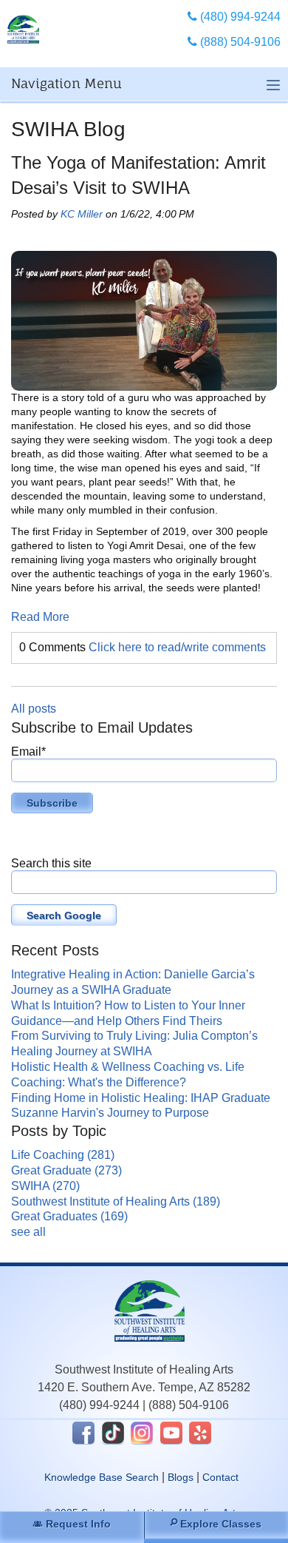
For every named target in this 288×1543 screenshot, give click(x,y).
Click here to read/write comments (177, 647)
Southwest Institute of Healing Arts (115, 1201)
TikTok (113, 1433)
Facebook (83, 1433)
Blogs (180, 1477)
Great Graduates (69, 1216)
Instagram (142, 1433)
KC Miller (82, 214)
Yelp (200, 1433)
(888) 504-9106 (188, 1405)
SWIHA (45, 1186)
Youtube (171, 1433)
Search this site (51, 863)
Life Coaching (62, 1155)
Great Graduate (66, 1170)
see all (28, 1232)
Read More (40, 617)
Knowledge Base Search (101, 1477)
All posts (33, 708)
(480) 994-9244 (99, 1405)
